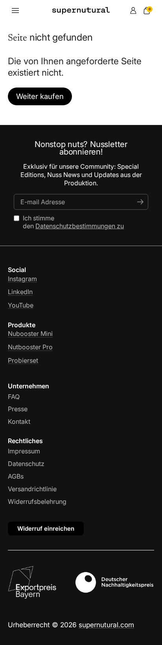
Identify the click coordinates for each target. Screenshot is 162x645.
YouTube (20, 305)
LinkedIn (20, 292)
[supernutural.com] (81, 10)
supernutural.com (106, 625)
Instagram (22, 279)
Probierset (23, 360)
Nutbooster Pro (30, 347)
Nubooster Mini (30, 333)
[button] (146, 10)
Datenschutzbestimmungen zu (79, 226)
